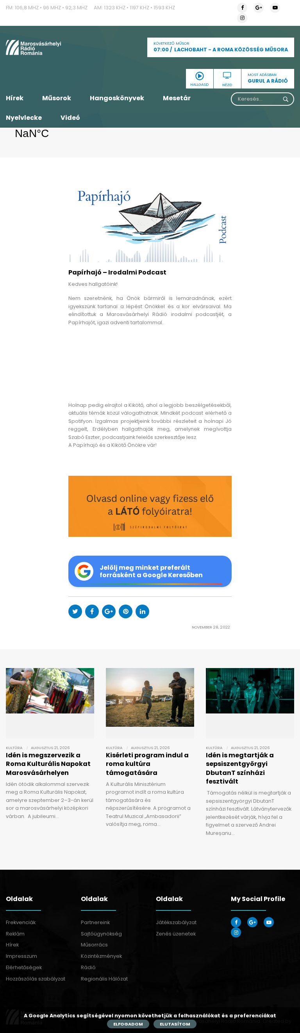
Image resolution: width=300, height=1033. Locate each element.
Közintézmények (101, 956)
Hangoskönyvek (117, 98)
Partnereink (95, 922)
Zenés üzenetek (176, 933)
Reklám (15, 933)
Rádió (88, 967)
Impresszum (21, 956)
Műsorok (56, 98)
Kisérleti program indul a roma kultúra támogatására (147, 764)
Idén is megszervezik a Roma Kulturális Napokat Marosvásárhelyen (48, 764)
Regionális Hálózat (104, 978)
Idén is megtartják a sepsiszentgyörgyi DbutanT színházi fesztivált (240, 768)
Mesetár (177, 98)
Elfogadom (128, 1024)
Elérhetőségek (24, 967)
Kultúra (14, 747)
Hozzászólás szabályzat (35, 978)
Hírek (14, 98)
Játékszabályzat (176, 922)
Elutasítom (175, 1024)
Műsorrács (94, 944)
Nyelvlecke (24, 117)
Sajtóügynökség (101, 933)
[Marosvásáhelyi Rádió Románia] (50, 47)
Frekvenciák (21, 922)
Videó (70, 117)
